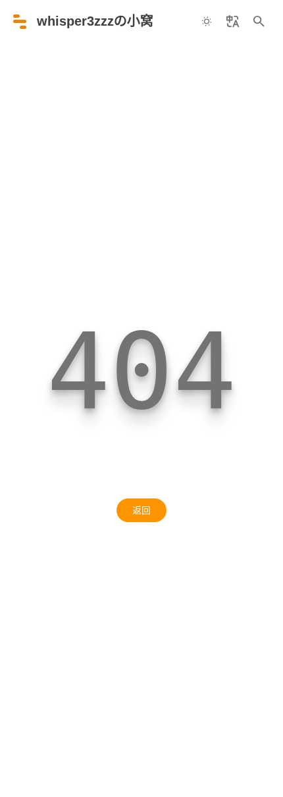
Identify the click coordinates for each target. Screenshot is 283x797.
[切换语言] (233, 21)
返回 (141, 510)
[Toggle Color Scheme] (206, 21)
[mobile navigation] (19, 21)
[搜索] (259, 21)
